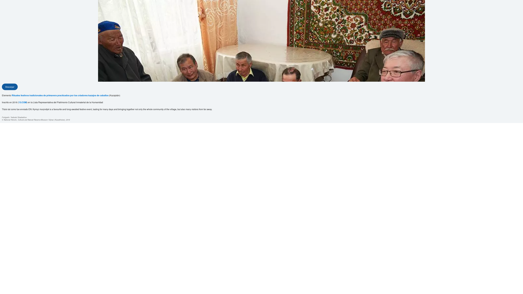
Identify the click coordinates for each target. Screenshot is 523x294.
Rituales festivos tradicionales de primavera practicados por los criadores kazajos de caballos (60, 95)
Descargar (9, 86)
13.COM (23, 102)
